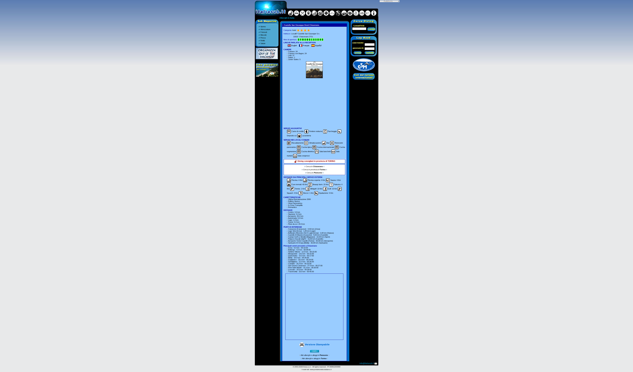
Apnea (263, 27)
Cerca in (314, 166)
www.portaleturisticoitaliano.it (321, 369)
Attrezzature (265, 29)
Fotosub (263, 32)
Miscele (263, 35)
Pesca (263, 38)
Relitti (262, 41)
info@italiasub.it (367, 363)
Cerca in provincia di (314, 170)
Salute (262, 43)
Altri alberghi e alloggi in (314, 355)
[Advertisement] (314, 102)
